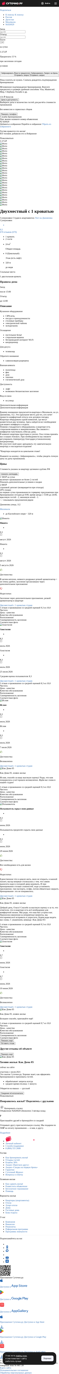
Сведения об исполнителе (12, 1093)
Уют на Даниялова (43, 218)
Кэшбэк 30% (11, 1162)
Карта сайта (5, 1368)
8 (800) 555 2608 (13, 1148)
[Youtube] (7, 1258)
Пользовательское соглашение (14, 1370)
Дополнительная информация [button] (14, 405)
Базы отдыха (11, 1212)
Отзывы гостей (12, 1160)
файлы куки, (21, 1356)
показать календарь (9, 474)
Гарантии (9, 1170)
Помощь (9, 1191)
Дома (7, 1208)
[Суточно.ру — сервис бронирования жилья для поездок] (12, 3)
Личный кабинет (13, 1143)
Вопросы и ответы (14, 1174)
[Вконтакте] (7, 1255)
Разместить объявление (16, 1186)
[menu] (55, 3)
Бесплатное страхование (16, 1189)
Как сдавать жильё (14, 1184)
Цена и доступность (9, 100)
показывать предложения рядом (18, 500)
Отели (8, 1203)
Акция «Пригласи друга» (17, 1165)
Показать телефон (8, 114)
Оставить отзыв (7, 1043)
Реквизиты (10, 1227)
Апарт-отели (11, 1205)
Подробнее (5, 1133)
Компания (10, 1222)
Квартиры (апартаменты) (17, 1200)
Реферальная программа (16, 1229)
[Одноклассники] (7, 1248)
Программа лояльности (16, 1231)
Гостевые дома (12, 1210)
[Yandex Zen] (7, 1262)
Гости (2, 40)
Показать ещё (7, 1041)
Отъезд (3, 34)
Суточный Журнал (14, 1172)
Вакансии (10, 1224)
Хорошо (47, 1358)
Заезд (2, 29)
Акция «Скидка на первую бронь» (21, 1167)
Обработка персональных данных (16, 1373)
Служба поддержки (14, 1146)
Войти (47, 3)
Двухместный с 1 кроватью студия (16, 605)
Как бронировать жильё (16, 1157)
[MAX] (7, 1251)
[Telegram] (7, 1244)
